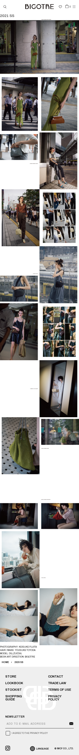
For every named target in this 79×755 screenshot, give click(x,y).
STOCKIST (13, 689)
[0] (67, 6)
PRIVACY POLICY (55, 698)
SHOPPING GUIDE (13, 698)
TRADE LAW (57, 683)
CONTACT (55, 676)
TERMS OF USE (59, 689)
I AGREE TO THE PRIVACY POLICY (30, 733)
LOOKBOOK (14, 683)
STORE (10, 676)
